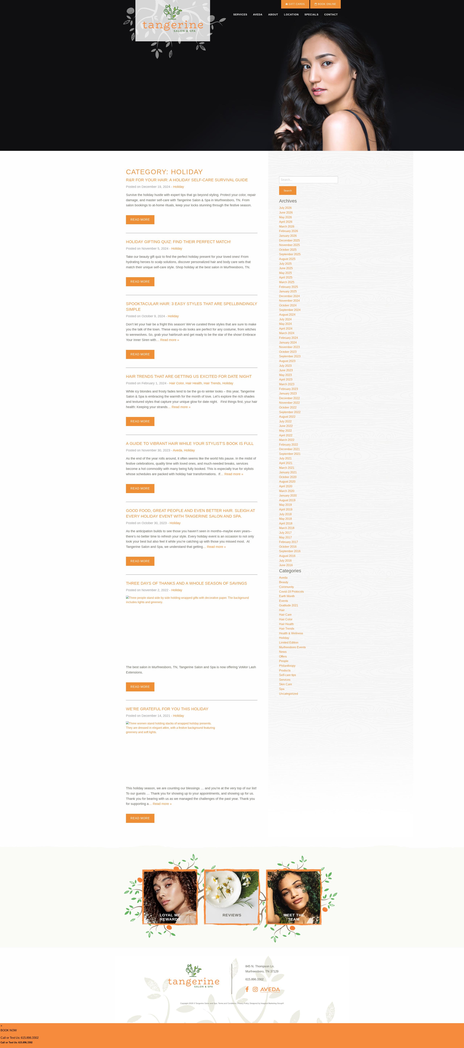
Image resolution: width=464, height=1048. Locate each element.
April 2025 (285, 277)
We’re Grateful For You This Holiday (167, 709)
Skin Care (285, 684)
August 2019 (287, 500)
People (283, 661)
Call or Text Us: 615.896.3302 (20, 1037)
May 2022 (285, 430)
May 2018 (285, 518)
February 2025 (288, 286)
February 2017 (288, 541)
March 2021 (286, 467)
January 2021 (288, 472)
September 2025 (290, 254)
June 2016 (286, 565)
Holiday (178, 187)
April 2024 (285, 328)
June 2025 (286, 268)
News (283, 651)
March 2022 (286, 439)
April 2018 (285, 523)
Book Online (326, 4)
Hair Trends (212, 383)
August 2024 (287, 314)
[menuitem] (240, 14)
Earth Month (287, 596)
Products (285, 670)
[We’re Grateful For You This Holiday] (170, 753)
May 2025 (285, 272)
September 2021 (290, 453)
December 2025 (289, 240)
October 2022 (288, 407)
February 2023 (288, 388)
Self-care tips (287, 675)
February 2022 (288, 444)
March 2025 (286, 282)
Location (291, 14)
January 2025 (288, 291)
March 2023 (286, 384)
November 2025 (289, 245)
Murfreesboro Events (292, 647)
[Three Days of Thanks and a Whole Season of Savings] (191, 629)
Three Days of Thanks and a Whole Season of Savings (186, 583)
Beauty (283, 582)
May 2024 (285, 323)
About (273, 14)
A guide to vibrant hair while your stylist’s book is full (190, 443)
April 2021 (285, 463)
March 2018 (286, 528)
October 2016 (288, 546)
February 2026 (288, 231)
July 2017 (285, 532)
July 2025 (285, 263)
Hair (282, 610)
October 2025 (288, 249)
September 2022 (290, 412)
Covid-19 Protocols (291, 591)
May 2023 (285, 375)
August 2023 (287, 361)
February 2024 (288, 337)
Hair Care (285, 614)
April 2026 (285, 221)
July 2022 (285, 421)
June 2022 (286, 425)
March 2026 (286, 226)
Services (240, 14)
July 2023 (285, 365)
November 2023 (289, 347)
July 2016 (285, 560)
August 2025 (287, 259)
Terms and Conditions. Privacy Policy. (233, 1003)
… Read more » (167, 340)
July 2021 (285, 458)
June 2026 (286, 212)
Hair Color (176, 383)
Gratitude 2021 (288, 605)
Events (283, 600)
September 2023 (290, 356)
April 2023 (285, 379)
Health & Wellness (291, 633)
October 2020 (288, 477)
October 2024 (288, 305)
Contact (331, 14)
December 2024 (289, 296)
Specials (311, 14)
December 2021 (289, 449)
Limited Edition (288, 642)
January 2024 (288, 342)
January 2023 (288, 393)
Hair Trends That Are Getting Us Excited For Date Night (189, 376)
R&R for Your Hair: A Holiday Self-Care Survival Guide (187, 180)
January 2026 (288, 235)
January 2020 (288, 495)
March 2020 (286, 491)
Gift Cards (296, 4)
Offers (283, 656)
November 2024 (289, 300)
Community (286, 586)
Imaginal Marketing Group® (272, 1003)
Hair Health (194, 383)
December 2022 (289, 398)
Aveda (257, 14)
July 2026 (285, 207)
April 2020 (285, 486)
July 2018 (285, 514)
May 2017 (285, 537)
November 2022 (289, 402)
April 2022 (285, 435)
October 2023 (288, 351)
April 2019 (285, 509)
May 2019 (285, 504)
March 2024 (286, 333)
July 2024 (285, 319)
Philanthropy (287, 665)
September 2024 (290, 309)
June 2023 (286, 370)
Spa (281, 689)
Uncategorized (288, 693)
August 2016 (287, 555)
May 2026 (285, 217)
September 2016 (290, 551)
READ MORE (140, 219)
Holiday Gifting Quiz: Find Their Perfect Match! (178, 241)
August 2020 (287, 481)
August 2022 (287, 416)
